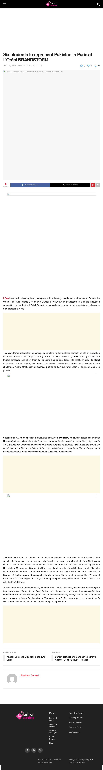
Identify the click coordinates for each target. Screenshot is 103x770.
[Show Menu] (4, 4)
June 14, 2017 (9, 65)
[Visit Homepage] (51, 4)
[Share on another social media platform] (97, 185)
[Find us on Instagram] (33, 750)
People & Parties (53, 725)
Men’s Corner (52, 737)
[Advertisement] (51, 32)
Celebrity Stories (76, 717)
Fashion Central (30, 675)
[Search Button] (98, 4)
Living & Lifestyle (53, 731)
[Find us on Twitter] (40, 750)
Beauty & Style (53, 719)
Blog (51, 743)
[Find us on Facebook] (27, 750)
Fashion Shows (75, 722)
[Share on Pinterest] (93, 185)
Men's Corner (74, 732)
